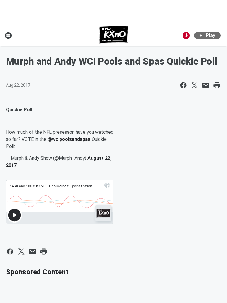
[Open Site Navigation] (8, 35)
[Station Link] (114, 35)
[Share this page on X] (194, 85)
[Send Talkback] (186, 35)
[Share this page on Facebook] (183, 85)
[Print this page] (217, 85)
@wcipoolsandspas (69, 139)
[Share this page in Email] (206, 85)
